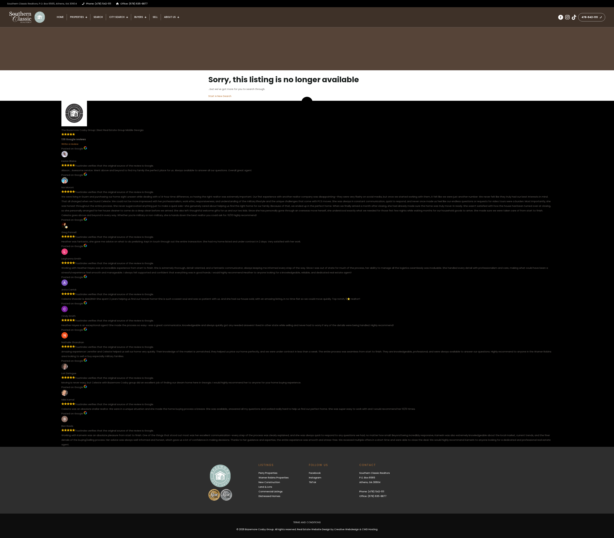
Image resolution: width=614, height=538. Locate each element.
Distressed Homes (269, 496)
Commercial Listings (271, 491)
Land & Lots (265, 486)
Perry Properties (268, 473)
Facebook (315, 473)
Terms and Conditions (307, 522)
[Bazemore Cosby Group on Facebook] (560, 17)
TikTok (312, 482)
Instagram (315, 477)
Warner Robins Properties (274, 477)
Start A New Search (219, 96)
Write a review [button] (69, 144)
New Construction (269, 482)
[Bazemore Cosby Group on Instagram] (567, 17)
